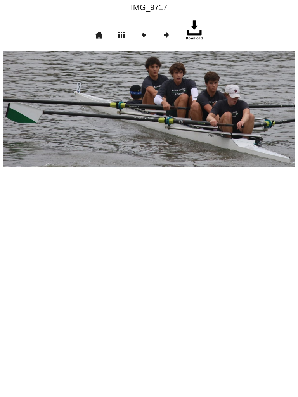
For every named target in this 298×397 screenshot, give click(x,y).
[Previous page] (61, 109)
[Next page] (207, 109)
